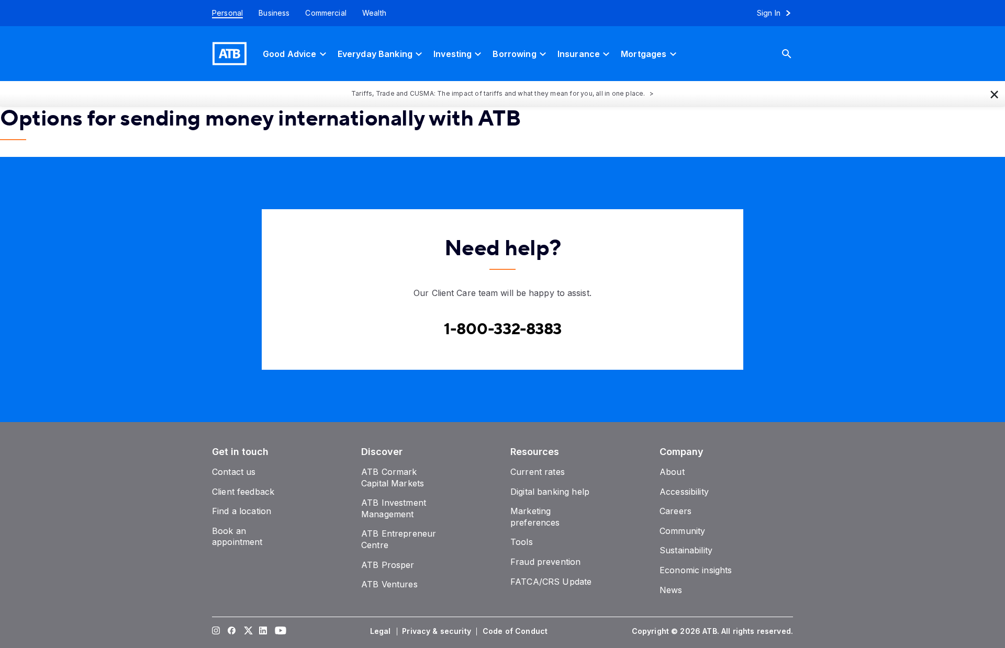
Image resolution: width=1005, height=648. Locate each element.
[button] (994, 93)
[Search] (794, 53)
